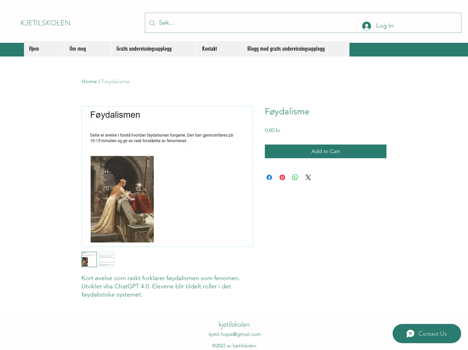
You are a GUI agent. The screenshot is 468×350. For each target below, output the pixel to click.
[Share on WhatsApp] (295, 177)
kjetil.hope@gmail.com (235, 334)
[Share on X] (308, 177)
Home (89, 81)
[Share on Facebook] (269, 177)
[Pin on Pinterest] (282, 177)
